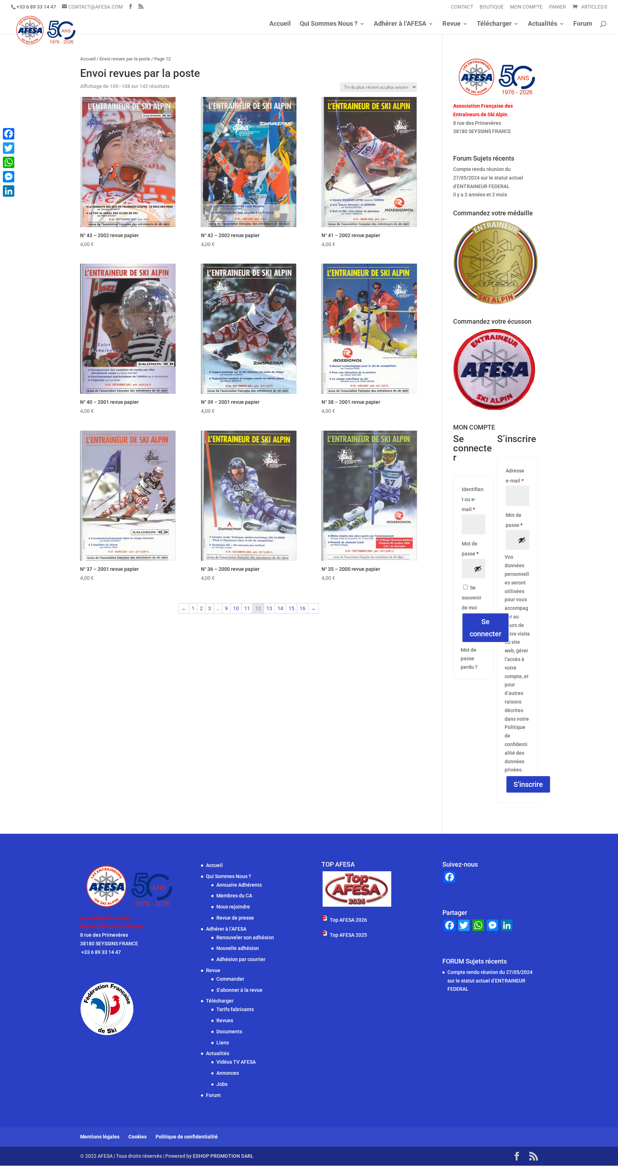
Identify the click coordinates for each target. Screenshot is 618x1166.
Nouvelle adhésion (237, 948)
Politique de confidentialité (187, 1137)
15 (291, 608)
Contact (462, 7)
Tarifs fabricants (235, 1009)
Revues (224, 1020)
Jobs (221, 1084)
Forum (582, 24)
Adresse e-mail (517, 476)
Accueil (280, 24)
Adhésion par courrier (240, 959)
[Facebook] (8, 134)
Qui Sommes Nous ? (329, 24)
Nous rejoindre (233, 907)
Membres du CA (234, 895)
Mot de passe (473, 549)
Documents (229, 1031)
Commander (230, 979)
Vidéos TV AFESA (236, 1062)
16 (302, 608)
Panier (557, 7)
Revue (451, 24)
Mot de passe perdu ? (469, 658)
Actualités (542, 24)
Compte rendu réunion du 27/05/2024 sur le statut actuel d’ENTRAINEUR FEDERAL (488, 177)
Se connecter (485, 627)
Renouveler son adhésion (245, 937)
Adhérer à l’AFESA (400, 24)
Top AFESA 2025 (348, 935)
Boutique (492, 7)
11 (247, 608)
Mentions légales (99, 1137)
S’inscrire (528, 784)
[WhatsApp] (8, 162)
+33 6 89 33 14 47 (473, 140)
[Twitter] (8, 148)
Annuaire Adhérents (239, 885)
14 (280, 608)
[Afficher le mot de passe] (478, 569)
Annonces (227, 1073)
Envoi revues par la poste (124, 59)
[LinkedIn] (8, 191)
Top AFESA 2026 (348, 920)
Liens (222, 1042)
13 (269, 608)
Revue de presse (235, 918)
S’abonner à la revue (239, 990)
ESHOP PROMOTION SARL (223, 1156)
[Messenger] (8, 177)
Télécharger (494, 24)
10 (236, 608)
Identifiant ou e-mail (473, 499)
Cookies (137, 1137)
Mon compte (526, 7)
